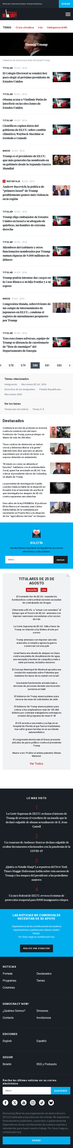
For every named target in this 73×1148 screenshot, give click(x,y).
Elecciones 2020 (13, 394)
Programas (9, 980)
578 (11, 365)
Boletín (7, 1064)
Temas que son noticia (16, 409)
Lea (44, 590)
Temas (40, 980)
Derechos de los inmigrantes (19, 389)
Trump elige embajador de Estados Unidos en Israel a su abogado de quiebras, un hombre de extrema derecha (25, 223)
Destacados (44, 973)
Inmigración (10, 384)
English (7, 1041)
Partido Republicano (50, 389)
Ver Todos (36, 763)
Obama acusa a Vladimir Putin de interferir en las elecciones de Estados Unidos (25, 103)
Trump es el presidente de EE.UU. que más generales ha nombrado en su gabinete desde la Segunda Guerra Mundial (27, 162)
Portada (7, 973)
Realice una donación (36, 948)
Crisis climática (25, 27)
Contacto (8, 1017)
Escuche (32, 590)
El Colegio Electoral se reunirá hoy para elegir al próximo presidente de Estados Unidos (26, 77)
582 (59, 365)
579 (23, 365)
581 (47, 365)
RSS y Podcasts (46, 1064)
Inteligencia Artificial (59, 27)
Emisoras (42, 1010)
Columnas (9, 987)
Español (41, 1041)
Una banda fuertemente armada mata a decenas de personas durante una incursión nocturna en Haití (36, 686)
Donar (66, 4)
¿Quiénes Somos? (14, 1010)
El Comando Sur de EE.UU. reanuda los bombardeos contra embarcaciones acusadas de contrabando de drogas (36, 599)
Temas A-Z (38, 409)
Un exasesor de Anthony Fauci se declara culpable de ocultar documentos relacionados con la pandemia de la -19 (36, 846)
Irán (40, 27)
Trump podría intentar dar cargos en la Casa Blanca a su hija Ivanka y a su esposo (27, 282)
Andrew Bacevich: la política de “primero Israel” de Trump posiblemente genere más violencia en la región (26, 192)
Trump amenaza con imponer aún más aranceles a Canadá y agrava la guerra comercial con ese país (36, 642)
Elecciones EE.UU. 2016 (33, 384)
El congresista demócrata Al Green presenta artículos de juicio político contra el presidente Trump (36, 742)
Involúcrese (43, 1017)
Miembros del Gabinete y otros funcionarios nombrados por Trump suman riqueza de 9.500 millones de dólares (26, 253)
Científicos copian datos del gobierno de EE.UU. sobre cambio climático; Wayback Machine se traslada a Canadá (24, 132)
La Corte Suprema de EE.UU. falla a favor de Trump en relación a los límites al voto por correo (36, 629)
